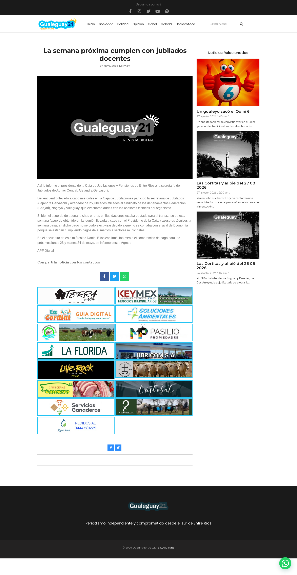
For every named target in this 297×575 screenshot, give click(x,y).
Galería (166, 24)
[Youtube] (158, 11)
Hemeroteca (185, 24)
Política (122, 24)
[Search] (241, 24)
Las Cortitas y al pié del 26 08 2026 (226, 266)
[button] (285, 563)
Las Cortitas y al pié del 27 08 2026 (226, 185)
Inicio (91, 24)
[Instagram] (139, 11)
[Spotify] (167, 11)
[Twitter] (148, 11)
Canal (152, 24)
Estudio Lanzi (166, 548)
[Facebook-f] (130, 11)
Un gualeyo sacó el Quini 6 (223, 112)
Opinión (138, 24)
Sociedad (106, 24)
